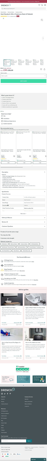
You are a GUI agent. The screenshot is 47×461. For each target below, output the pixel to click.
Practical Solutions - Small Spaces (35, 247)
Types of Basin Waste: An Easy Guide (35, 307)
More (33, 261)
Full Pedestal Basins (34, 244)
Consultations (6, 118)
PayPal (2, 425)
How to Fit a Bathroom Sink (33, 342)
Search (2, 8)
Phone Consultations (5, 413)
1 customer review (13, 16)
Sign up (29, 441)
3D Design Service (4, 411)
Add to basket (27, 81)
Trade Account (4, 416)
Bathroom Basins (11, 12)
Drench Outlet (4, 423)
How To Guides (18, 356)
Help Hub (26, 399)
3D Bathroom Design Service (9, 121)
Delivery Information (28, 401)
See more (34, 284)
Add (11, 162)
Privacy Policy (41, 447)
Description (5, 172)
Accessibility (31, 448)
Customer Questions (7, 226)
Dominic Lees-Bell (29, 322)
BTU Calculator (4, 418)
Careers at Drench (4, 404)
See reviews (22, 270)
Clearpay (3, 430)
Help (4, 116)
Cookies (26, 448)
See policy (23, 275)
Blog (2, 420)
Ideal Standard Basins (22, 247)
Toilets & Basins (3, 12)
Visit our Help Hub (5, 449)
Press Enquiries (4, 432)
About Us (3, 399)
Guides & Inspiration (7, 123)
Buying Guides (18, 322)
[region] (23, 149)
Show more (23, 213)
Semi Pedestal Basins (6, 250)
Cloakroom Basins (19, 12)
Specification (5, 191)
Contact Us (27, 406)
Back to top (23, 385)
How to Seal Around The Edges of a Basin (11, 343)
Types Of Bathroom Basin (8, 307)
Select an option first (28, 208)
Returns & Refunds (28, 404)
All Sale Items (4, 244)
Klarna (2, 427)
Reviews (4, 222)
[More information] (8, 205)
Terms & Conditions (34, 447)
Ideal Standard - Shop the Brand (8, 247)
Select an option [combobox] (4, 75)
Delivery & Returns (7, 217)
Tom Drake (4, 322)
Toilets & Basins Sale (26, 250)
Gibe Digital (30, 450)
